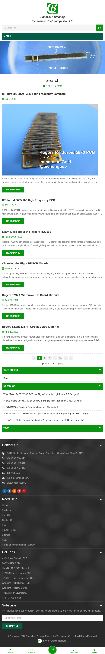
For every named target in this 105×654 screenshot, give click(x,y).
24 (60, 358)
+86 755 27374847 (16, 468)
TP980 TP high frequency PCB (17, 578)
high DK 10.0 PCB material (15, 568)
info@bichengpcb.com (18, 478)
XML (4, 540)
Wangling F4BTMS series (14, 588)
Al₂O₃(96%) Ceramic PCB (14, 558)
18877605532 (13, 473)
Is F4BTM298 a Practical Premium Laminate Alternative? (30, 407)
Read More (13, 189)
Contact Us (7, 520)
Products (6, 510)
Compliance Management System (18, 545)
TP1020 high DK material (14, 593)
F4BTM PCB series (11, 598)
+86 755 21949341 (16, 463)
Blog (5, 378)
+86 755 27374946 (16, 458)
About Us (6, 515)
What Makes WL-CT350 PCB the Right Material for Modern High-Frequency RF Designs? (46, 413)
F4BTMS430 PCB (11, 563)
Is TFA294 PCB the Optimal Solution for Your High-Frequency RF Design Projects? (43, 420)
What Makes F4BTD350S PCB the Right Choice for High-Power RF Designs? (41, 394)
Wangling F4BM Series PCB (16, 583)
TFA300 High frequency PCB (16, 573)
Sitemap (6, 535)
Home (49, 86)
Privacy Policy (9, 530)
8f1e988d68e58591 (16, 483)
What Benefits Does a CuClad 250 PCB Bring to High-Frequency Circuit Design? (42, 401)
